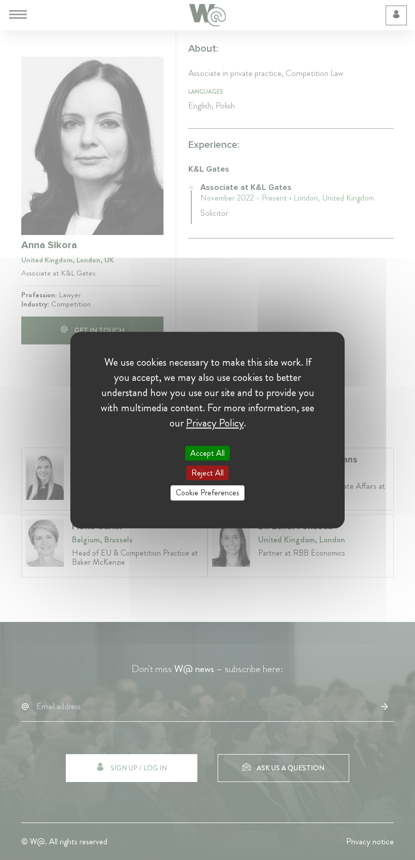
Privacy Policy (215, 423)
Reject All (207, 473)
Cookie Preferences (207, 493)
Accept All (207, 453)
